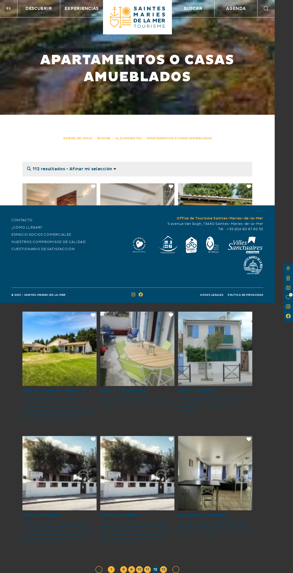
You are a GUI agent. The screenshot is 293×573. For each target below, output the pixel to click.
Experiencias (82, 8)
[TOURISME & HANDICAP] (167, 245)
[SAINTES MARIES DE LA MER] (137, 17)
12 (155, 569)
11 (147, 569)
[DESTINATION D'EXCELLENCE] (139, 245)
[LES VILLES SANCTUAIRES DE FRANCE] (245, 245)
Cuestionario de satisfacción (43, 249)
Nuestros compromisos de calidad (48, 242)
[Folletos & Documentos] (288, 288)
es (8, 8)
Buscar (193, 8)
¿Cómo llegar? (26, 228)
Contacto (22, 220)
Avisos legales (211, 294)
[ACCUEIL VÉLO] (191, 245)
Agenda (236, 8)
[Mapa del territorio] (288, 268)
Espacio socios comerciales (41, 235)
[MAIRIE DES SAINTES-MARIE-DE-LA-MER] (253, 265)
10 (139, 569)
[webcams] (288, 278)
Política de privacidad (245, 294)
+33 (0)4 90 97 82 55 (245, 229)
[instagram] (288, 307)
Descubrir (38, 8)
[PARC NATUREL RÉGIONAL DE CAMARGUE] (212, 245)
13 (163, 569)
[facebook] (288, 316)
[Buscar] (266, 8)
